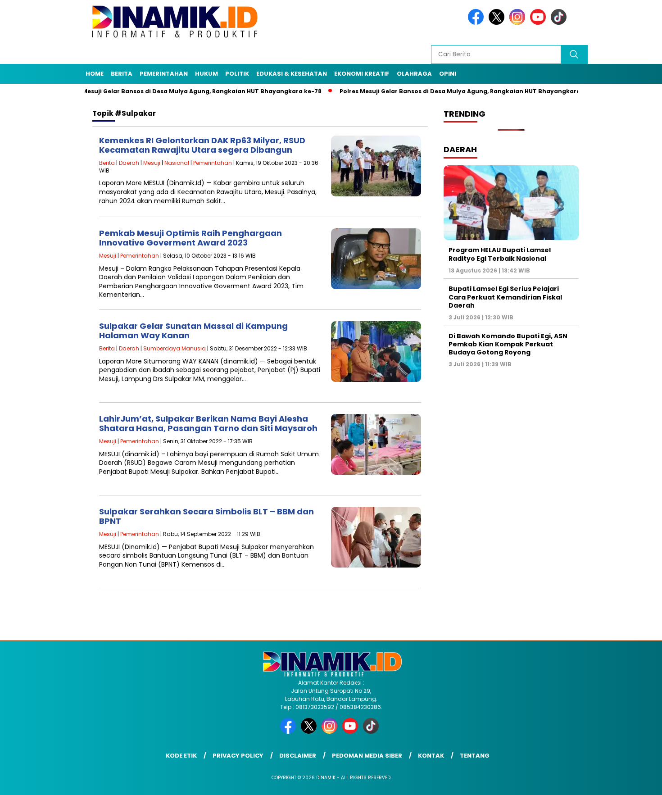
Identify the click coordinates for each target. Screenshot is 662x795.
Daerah (129, 163)
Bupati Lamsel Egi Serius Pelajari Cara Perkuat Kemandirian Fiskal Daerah (505, 296)
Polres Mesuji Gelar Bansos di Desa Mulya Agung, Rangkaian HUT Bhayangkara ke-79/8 (448, 91)
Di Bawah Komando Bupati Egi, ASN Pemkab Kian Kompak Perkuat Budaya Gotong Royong (508, 344)
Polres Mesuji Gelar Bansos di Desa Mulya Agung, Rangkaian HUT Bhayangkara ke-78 (168, 91)
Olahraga (414, 73)
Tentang (475, 755)
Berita (121, 73)
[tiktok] (560, 22)
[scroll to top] (635, 781)
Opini (447, 73)
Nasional (176, 163)
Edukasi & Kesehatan (291, 73)
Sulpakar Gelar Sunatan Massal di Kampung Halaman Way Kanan (193, 330)
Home (95, 73)
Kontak (431, 755)
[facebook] (477, 22)
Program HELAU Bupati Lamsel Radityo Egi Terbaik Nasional (500, 254)
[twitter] (498, 22)
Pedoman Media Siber (367, 755)
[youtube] (539, 22)
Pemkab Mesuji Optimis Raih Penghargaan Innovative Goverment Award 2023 (190, 238)
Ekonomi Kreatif (362, 73)
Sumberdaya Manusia (174, 348)
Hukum (206, 73)
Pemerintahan (164, 73)
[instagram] (518, 22)
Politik (237, 73)
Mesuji (151, 163)
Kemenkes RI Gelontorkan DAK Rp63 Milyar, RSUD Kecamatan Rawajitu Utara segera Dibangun (202, 145)
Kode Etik (181, 755)
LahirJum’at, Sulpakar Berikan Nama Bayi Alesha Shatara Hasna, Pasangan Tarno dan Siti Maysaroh (208, 423)
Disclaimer (297, 755)
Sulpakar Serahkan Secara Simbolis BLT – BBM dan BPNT (206, 516)
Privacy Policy (238, 755)
